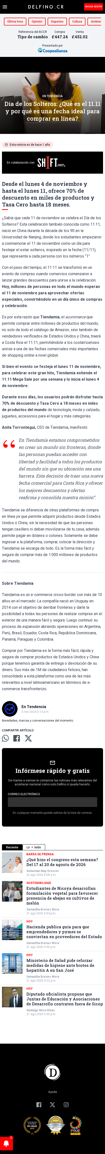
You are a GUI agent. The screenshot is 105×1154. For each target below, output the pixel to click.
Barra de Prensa (40, 854)
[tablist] (52, 847)
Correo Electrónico (24, 794)
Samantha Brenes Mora (42, 909)
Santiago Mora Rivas (40, 1010)
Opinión (37, 21)
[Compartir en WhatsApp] (5, 738)
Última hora (15, 21)
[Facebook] (39, 1105)
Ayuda (52, 1092)
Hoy (29, 921)
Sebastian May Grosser (42, 871)
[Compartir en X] (28, 738)
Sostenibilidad (38, 883)
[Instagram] (66, 1105)
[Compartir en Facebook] (17, 738)
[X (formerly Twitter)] (52, 1105)
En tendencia (52, 96)
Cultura (77, 21)
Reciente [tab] (12, 847)
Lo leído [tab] (34, 847)
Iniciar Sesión (93, 6)
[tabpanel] (52, 934)
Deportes (57, 21)
